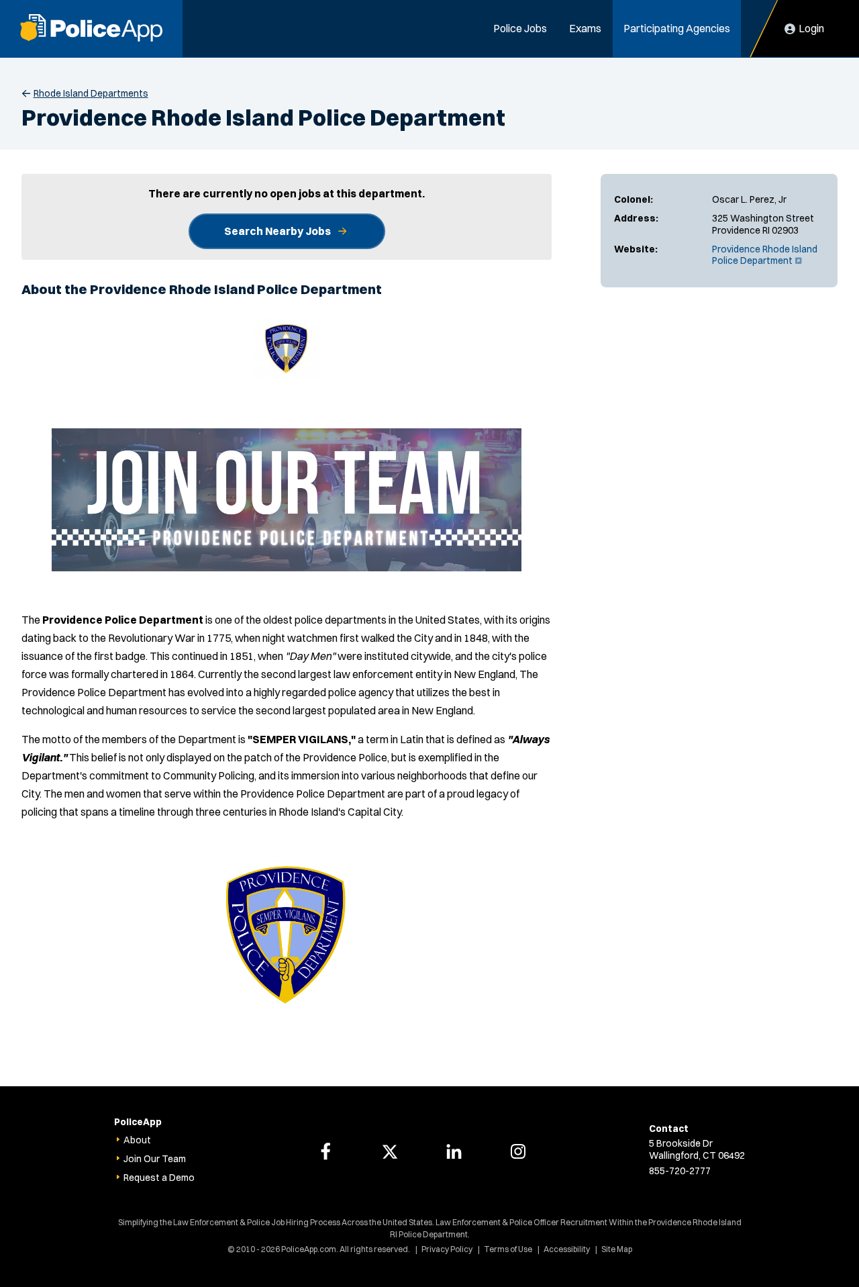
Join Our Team (154, 1159)
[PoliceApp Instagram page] (518, 1151)
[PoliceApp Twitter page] (390, 1151)
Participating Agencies (676, 28)
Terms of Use (508, 1249)
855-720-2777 (680, 1171)
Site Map (616, 1249)
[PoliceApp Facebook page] (325, 1151)
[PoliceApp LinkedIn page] (453, 1151)
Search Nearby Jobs (277, 231)
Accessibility (567, 1249)
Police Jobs (520, 28)
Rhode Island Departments (91, 93)
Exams (585, 28)
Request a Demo (159, 1178)
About (137, 1140)
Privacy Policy (446, 1249)
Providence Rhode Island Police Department (764, 255)
